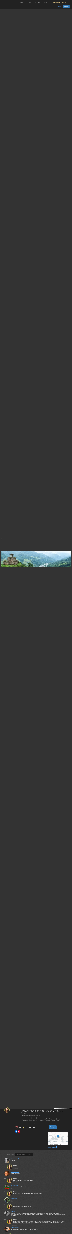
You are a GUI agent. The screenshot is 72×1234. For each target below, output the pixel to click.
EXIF (29, 1154)
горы (46, 1118)
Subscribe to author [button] (52, 1127)
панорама (48, 1120)
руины (57, 1118)
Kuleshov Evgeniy (15, 1172)
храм (31, 1120)
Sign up (66, 6)
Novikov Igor (14, 1198)
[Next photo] (70, 539)
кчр (38, 1118)
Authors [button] (29, 2)
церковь (36, 1120)
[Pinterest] (19, 1131)
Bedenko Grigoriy (15, 1227)
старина (62, 1118)
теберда (34, 1118)
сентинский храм (26, 1118)
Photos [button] (21, 2)
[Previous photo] (1, 539)
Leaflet (50, 1143)
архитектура (25, 1120)
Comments (10, 1154)
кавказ (42, 1118)
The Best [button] (37, 2)
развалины (51, 1118)
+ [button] (50, 1134)
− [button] (50, 1137)
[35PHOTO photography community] (9, 2)
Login (59, 6)
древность (42, 1120)
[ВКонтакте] (16, 1131)
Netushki (13, 1211)
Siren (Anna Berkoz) (15, 1158)
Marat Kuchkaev (14, 1185)
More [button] (45, 2)
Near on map (21, 1154)
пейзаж (53, 1120)
